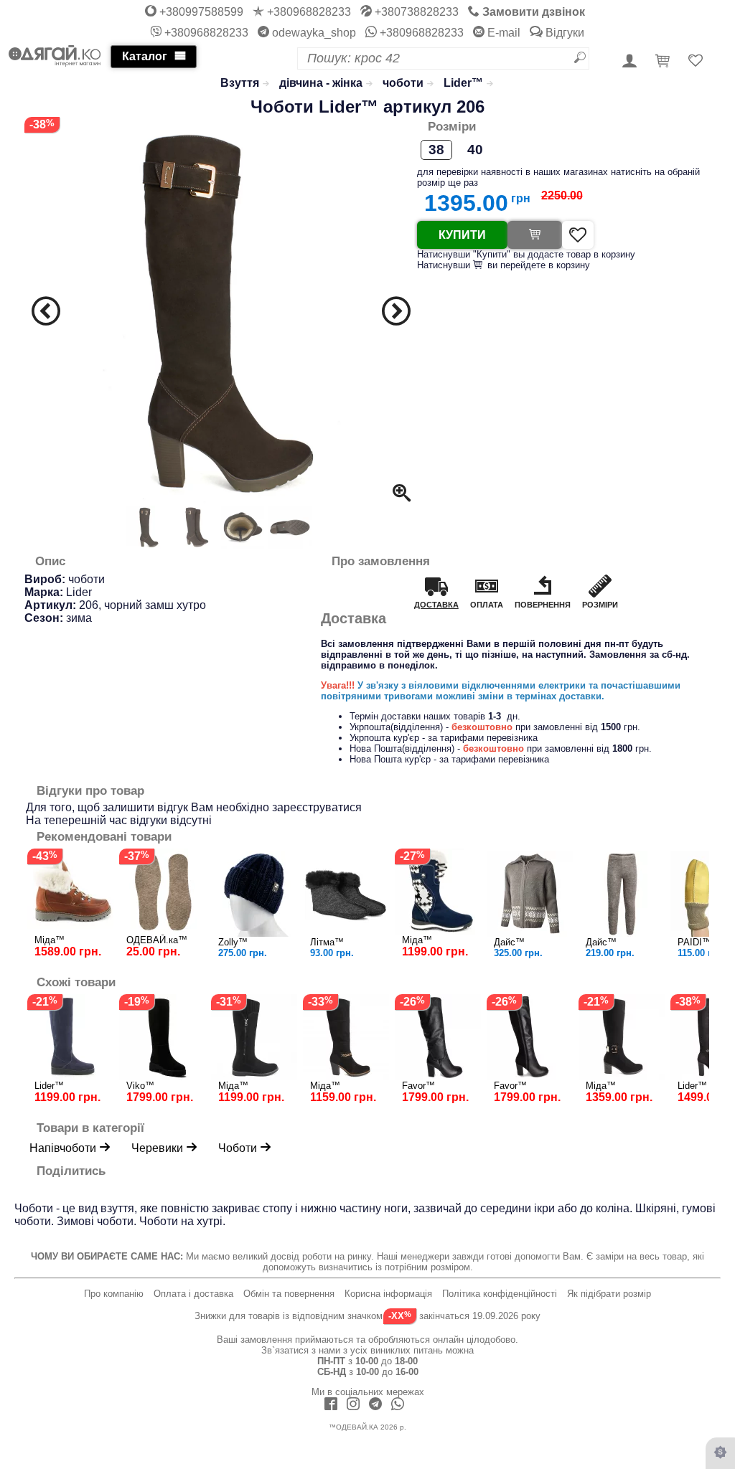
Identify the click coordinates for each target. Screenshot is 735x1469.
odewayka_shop (312, 33)
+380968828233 (307, 12)
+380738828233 (415, 12)
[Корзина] (664, 62)
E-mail (502, 33)
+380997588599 (199, 12)
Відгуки (563, 33)
